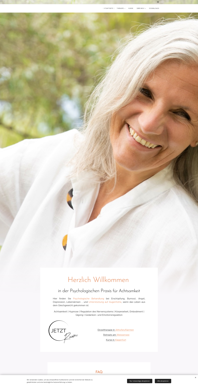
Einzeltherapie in (106, 330)
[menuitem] (109, 8)
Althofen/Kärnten (124, 330)
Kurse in (110, 339)
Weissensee (123, 334)
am (110, 334)
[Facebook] (158, 2)
